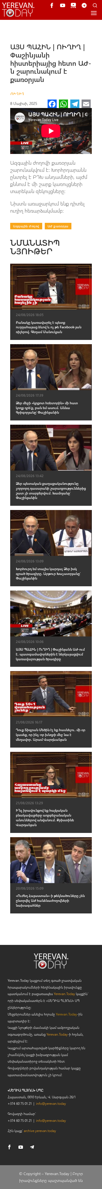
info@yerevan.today (51, 1103)
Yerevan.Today (64, 993)
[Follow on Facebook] (9, 1147)
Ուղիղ (17, 93)
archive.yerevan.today (40, 1130)
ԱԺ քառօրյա (58, 226)
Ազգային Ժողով (26, 226)
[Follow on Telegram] (32, 1147)
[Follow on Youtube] (20, 1147)
